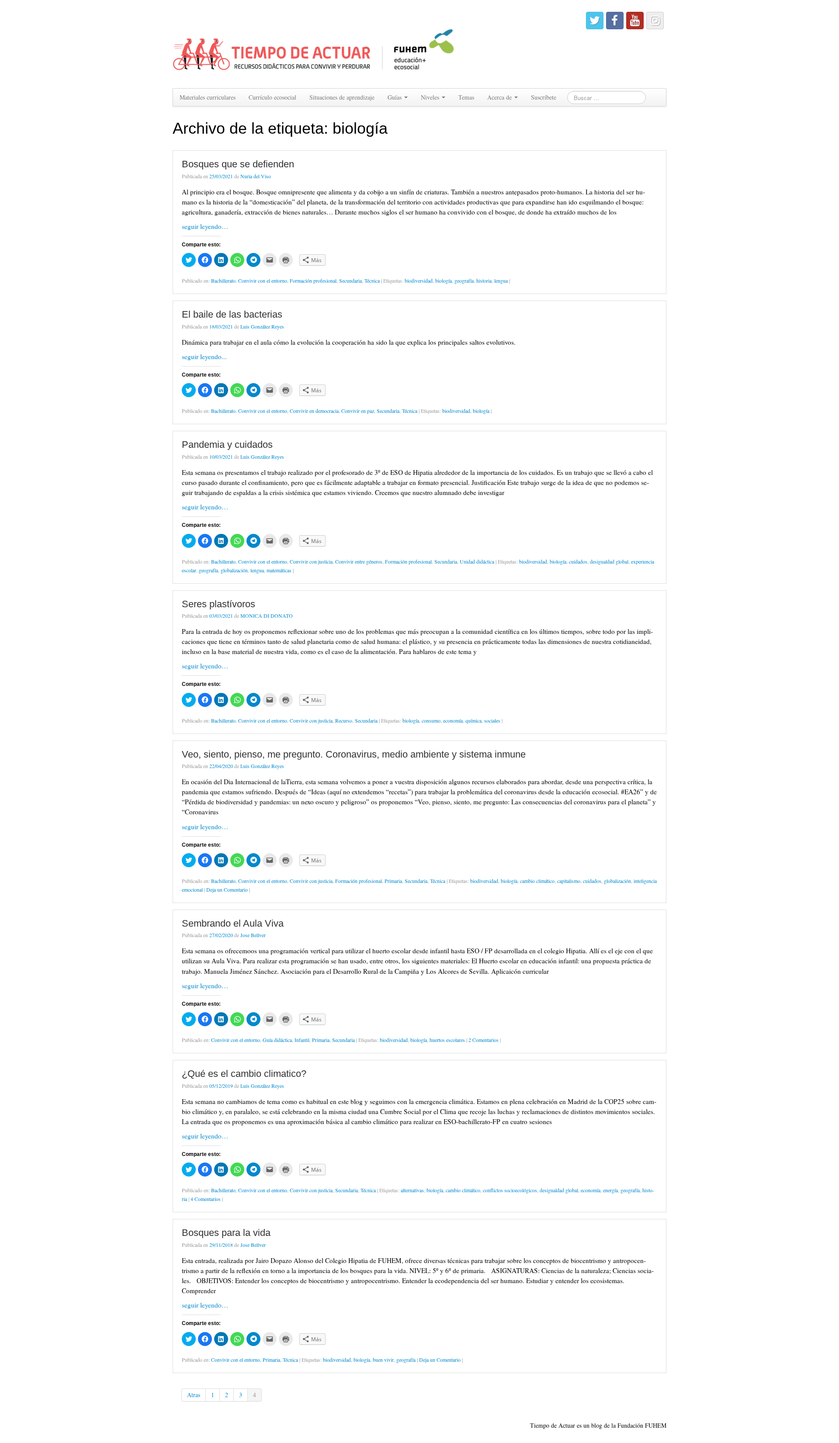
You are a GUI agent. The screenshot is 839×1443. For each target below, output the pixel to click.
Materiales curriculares (208, 97)
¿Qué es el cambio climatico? (244, 1073)
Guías (395, 97)
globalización (234, 570)
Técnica (372, 280)
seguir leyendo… (205, 226)
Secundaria (350, 280)
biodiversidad (419, 280)
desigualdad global (609, 561)
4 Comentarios (206, 1198)
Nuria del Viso (255, 176)
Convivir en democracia (314, 410)
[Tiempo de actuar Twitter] (594, 20)
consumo (431, 720)
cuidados (578, 561)
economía (453, 720)
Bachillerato (223, 280)
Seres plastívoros (218, 604)
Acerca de (500, 97)
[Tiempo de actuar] (314, 43)
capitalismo (568, 880)
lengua (501, 280)
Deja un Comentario (227, 889)
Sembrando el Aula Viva (233, 923)
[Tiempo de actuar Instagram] (655, 20)
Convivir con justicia (311, 561)
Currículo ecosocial (272, 97)
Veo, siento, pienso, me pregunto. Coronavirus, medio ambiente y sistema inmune (354, 754)
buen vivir (383, 1359)
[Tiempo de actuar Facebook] (615, 20)
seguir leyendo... (204, 356)
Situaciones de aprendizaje (341, 97)
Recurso (343, 720)
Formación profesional (313, 280)
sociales (492, 720)
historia (484, 280)
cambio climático (537, 880)
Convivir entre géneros (358, 561)
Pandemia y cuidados (227, 444)
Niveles (431, 97)
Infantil (302, 1039)
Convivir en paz (357, 410)
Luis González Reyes (262, 326)
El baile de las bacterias (232, 314)
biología (443, 280)
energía (610, 1190)
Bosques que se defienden (238, 164)
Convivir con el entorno (262, 280)
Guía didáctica (277, 1039)
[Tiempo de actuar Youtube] (635, 20)
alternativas (412, 1190)
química (473, 720)
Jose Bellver (253, 934)
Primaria (393, 880)
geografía (464, 280)
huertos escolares (447, 1039)
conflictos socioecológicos (510, 1190)
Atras (193, 1395)
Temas (466, 97)
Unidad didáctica (477, 561)
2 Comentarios (483, 1039)
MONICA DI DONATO (266, 615)
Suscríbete (543, 97)
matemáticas (279, 570)
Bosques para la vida (226, 1232)
